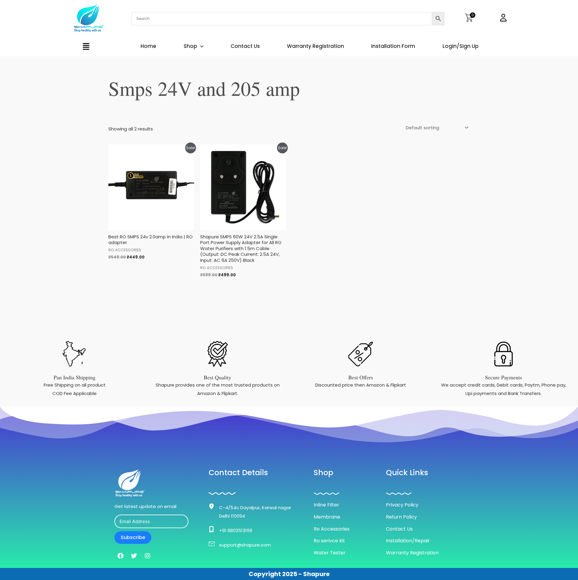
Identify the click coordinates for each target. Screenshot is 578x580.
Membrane (327, 516)
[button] (86, 46)
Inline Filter (326, 504)
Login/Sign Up (461, 46)
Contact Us (245, 46)
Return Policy (401, 516)
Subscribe (133, 537)
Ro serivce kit (329, 540)
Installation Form (393, 46)
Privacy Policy (402, 504)
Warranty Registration (315, 46)
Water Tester (330, 552)
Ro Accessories (332, 528)
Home (148, 46)
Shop (190, 46)
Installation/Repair (408, 540)
